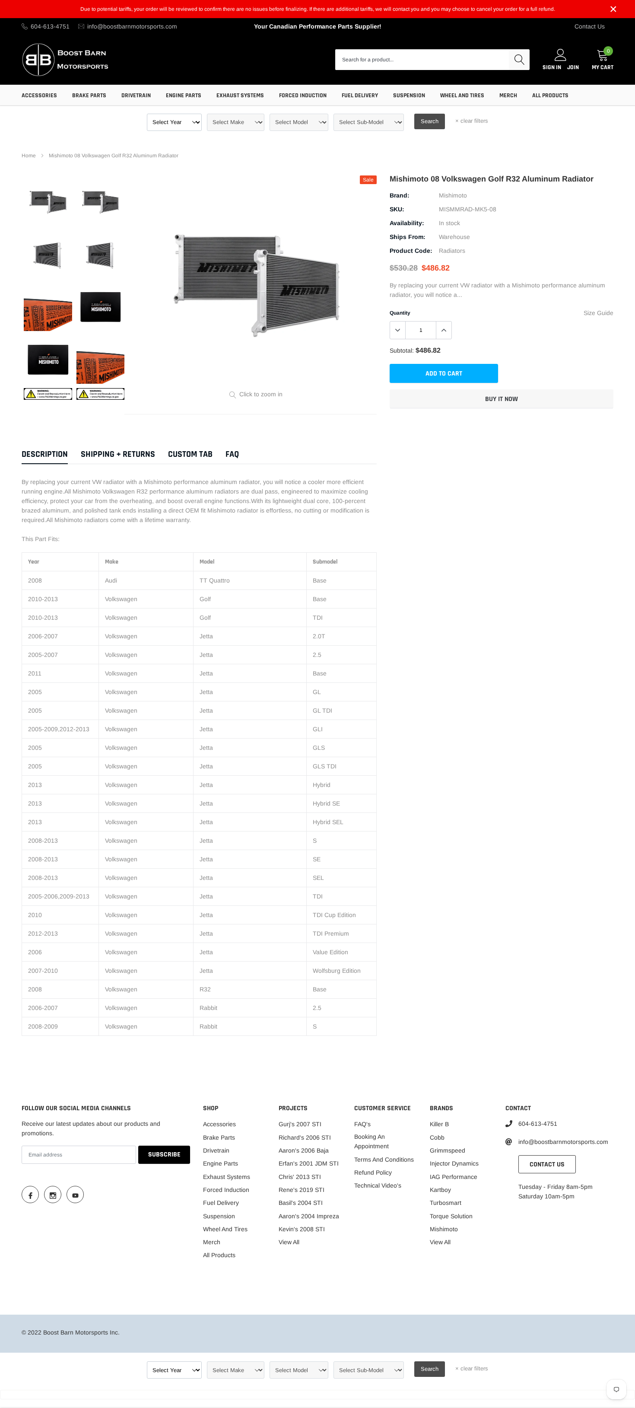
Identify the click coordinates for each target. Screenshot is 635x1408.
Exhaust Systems (240, 95)
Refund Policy (373, 1172)
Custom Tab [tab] (190, 454)
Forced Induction (303, 95)
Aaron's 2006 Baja (304, 1150)
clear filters (471, 121)
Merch (508, 95)
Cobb (437, 1137)
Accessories (39, 95)
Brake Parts (89, 95)
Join (573, 67)
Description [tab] (45, 454)
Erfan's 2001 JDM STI (309, 1163)
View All (289, 1242)
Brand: (400, 195)
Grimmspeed (447, 1150)
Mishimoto (453, 195)
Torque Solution (451, 1216)
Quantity (400, 313)
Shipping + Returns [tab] (118, 454)
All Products (550, 95)
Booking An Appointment (371, 1141)
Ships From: (407, 236)
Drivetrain (136, 95)
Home (29, 156)
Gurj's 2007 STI (300, 1124)
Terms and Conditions (384, 1159)
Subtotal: (402, 350)
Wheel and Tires (462, 95)
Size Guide (598, 312)
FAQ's (362, 1124)
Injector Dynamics (454, 1163)
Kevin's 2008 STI (302, 1229)
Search (429, 121)
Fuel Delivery (360, 95)
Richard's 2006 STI (305, 1137)
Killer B (439, 1124)
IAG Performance (453, 1176)
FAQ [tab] (232, 454)
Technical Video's (377, 1185)
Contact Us (590, 26)
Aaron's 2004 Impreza (309, 1216)
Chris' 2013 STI (300, 1176)
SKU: (397, 209)
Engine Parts (183, 95)
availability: (407, 223)
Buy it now (501, 399)
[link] (48, 202)
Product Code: (411, 250)
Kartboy (440, 1189)
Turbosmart (445, 1202)
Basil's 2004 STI (301, 1202)
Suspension (409, 95)
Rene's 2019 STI (301, 1189)
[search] (519, 59)
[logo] (66, 59)
